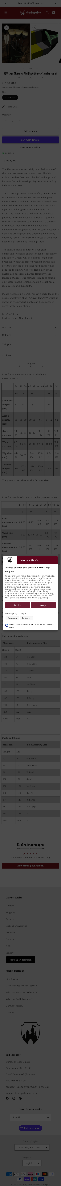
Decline (17, 605)
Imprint (24, 613)
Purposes (12, 618)
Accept (43, 605)
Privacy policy (11, 613)
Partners (26, 618)
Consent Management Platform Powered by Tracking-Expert (31, 625)
